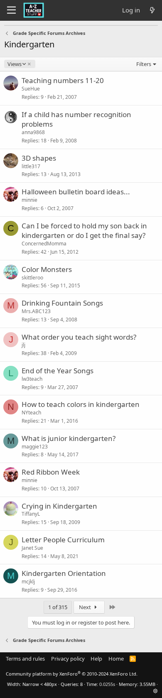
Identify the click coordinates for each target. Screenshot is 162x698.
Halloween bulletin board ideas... (76, 191)
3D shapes (39, 158)
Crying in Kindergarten (59, 506)
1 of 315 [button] (57, 607)
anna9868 (33, 132)
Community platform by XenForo (71, 674)
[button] (155, 691)
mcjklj (28, 581)
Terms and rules (25, 658)
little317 (31, 166)
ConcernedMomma (44, 243)
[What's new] (152, 10)
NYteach (31, 412)
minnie (29, 199)
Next (85, 607)
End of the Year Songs (57, 370)
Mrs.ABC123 (36, 311)
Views (14, 64)
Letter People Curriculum (63, 539)
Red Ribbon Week (51, 472)
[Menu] (11, 10)
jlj (23, 344)
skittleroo (32, 277)
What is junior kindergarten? (68, 438)
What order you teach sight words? (79, 337)
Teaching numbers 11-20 (63, 80)
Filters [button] (143, 64)
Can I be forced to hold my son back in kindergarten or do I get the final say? (84, 230)
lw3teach (32, 378)
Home (116, 658)
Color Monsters (47, 269)
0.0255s (107, 684)
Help (96, 658)
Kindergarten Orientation (64, 573)
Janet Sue (32, 547)
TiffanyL (31, 513)
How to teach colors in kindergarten (81, 404)
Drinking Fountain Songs (62, 303)
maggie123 (35, 446)
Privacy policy (68, 658)
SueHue (31, 88)
